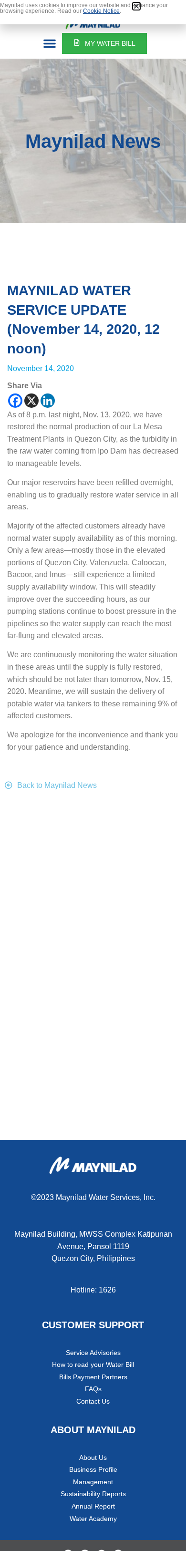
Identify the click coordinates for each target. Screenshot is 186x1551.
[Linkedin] (48, 400)
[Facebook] (15, 400)
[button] (50, 43)
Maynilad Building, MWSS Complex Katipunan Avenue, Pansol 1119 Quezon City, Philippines (93, 1246)
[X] (31, 400)
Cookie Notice (101, 11)
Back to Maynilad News (57, 785)
